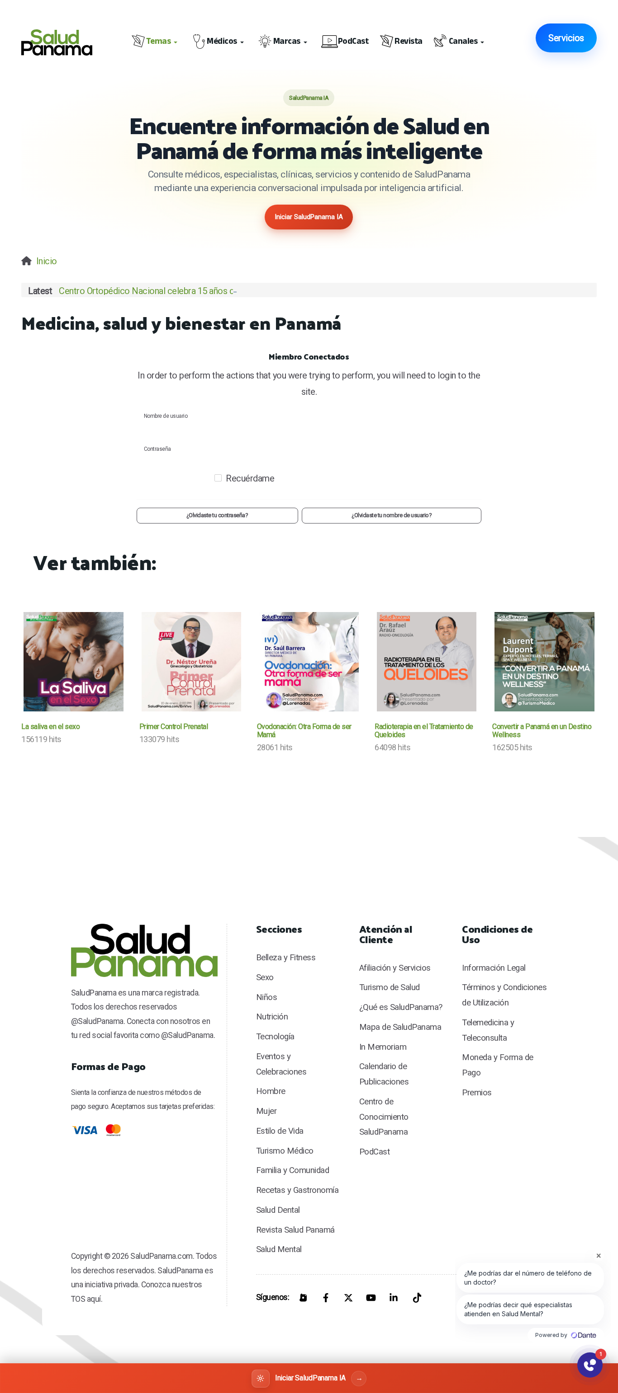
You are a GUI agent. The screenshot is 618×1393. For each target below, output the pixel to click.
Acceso (417, 483)
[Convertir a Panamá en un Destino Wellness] (544, 662)
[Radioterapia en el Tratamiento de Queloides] (427, 662)
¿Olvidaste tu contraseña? (217, 515)
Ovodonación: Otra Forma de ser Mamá (304, 730)
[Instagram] (303, 1297)
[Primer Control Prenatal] (191, 662)
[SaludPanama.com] (61, 42)
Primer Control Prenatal (173, 726)
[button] (155, 42)
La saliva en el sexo (50, 726)
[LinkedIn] (393, 1297)
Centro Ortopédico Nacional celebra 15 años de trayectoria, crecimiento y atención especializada (242, 290)
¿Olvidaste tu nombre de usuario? (392, 515)
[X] (348, 1297)
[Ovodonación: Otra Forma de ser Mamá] (309, 662)
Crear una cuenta (309, 534)
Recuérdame (250, 478)
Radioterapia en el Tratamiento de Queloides (424, 730)
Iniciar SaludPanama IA (309, 217)
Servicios (566, 38)
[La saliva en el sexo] (73, 662)
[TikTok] (416, 1297)
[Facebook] (325, 1297)
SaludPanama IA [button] (308, 97)
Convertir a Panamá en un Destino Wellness (541, 730)
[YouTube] (371, 1297)
